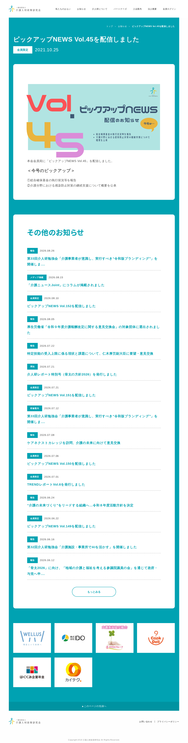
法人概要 (152, 9)
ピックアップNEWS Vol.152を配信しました (61, 306)
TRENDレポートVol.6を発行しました (56, 484)
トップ (109, 26)
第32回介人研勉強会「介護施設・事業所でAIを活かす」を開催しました (82, 547)
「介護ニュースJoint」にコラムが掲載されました (66, 285)
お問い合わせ (145, 721)
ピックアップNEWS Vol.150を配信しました (61, 463)
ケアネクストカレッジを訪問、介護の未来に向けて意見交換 (73, 443)
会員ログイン (169, 9)
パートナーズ (120, 9)
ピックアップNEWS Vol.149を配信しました (61, 526)
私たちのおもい (63, 9)
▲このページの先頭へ (94, 706)
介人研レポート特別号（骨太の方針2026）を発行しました (72, 374)
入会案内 (137, 9)
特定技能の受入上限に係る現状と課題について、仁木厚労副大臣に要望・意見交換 (90, 353)
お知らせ (81, 9)
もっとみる (94, 591)
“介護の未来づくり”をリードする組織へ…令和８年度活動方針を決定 (80, 505)
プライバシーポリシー (168, 721)
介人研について (100, 9)
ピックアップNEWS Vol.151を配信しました (61, 395)
